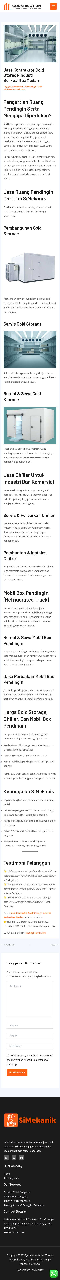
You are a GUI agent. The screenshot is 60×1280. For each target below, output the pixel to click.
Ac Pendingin (30, 86)
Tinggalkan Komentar (13, 86)
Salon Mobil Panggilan (15, 1196)
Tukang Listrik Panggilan (17, 1200)
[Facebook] (6, 1157)
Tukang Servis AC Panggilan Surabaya (24, 1205)
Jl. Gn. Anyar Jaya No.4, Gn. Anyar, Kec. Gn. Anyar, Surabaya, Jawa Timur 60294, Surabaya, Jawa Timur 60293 (29, 1223)
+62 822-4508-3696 (14, 1232)
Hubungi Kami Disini (35, 932)
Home (7, 1173)
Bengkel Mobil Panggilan (17, 1192)
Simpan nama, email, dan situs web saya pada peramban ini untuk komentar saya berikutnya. (30, 1060)
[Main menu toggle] (53, 6)
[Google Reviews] (14, 1157)
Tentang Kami (11, 1178)
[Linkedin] (21, 1157)
